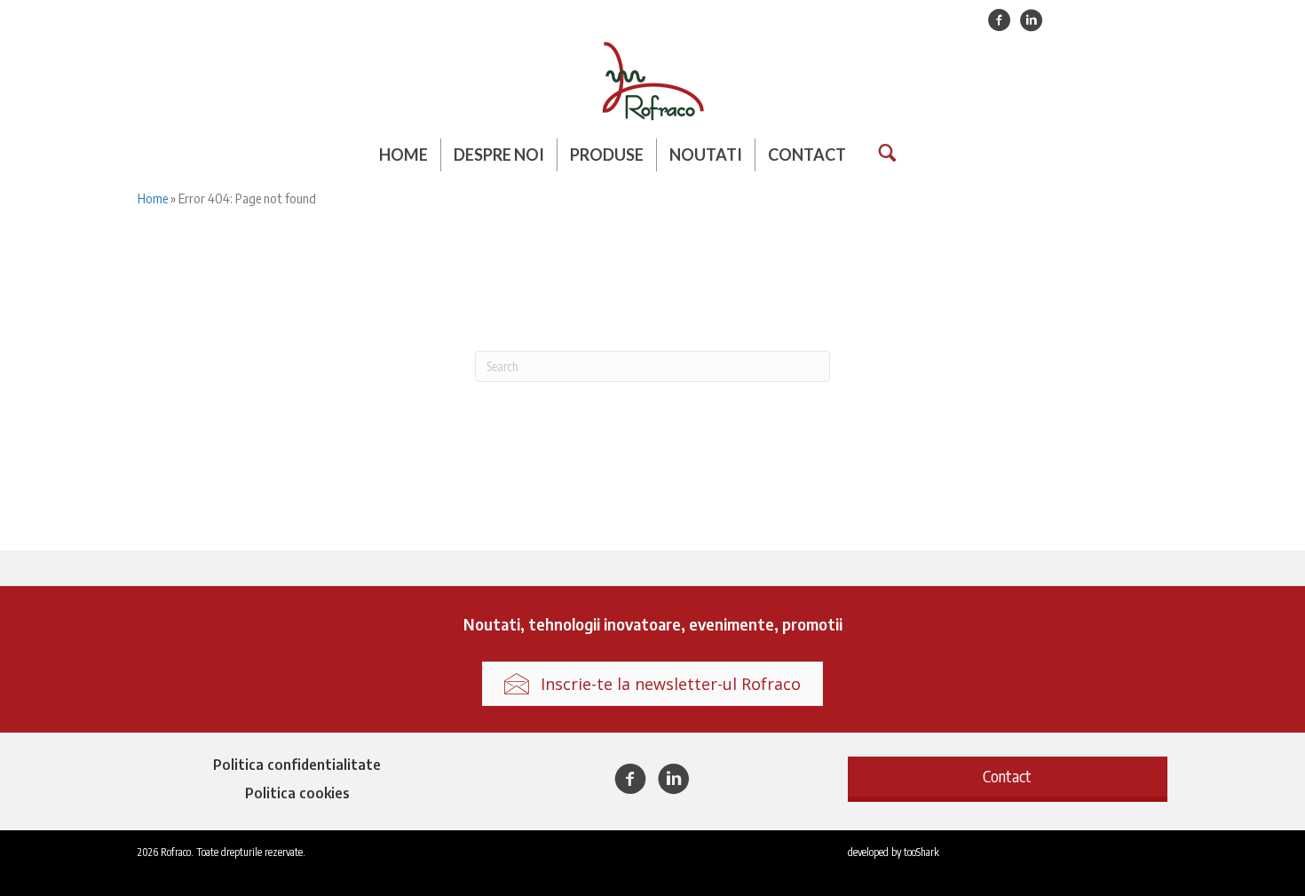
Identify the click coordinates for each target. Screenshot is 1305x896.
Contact (807, 154)
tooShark (921, 852)
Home (403, 154)
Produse (607, 154)
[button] (1007, 777)
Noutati (705, 154)
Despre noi (499, 154)
